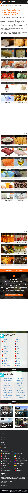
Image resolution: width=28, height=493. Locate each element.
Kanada (18, 339)
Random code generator (5, 486)
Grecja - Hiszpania (8, 378)
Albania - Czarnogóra (7, 390)
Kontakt (2, 446)
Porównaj (2, 439)
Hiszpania (6, 355)
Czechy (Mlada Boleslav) (21, 460)
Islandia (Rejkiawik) (7, 470)
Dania (5, 344)
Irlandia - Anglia (7, 388)
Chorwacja (6, 349)
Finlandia (18, 363)
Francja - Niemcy (8, 394)
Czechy (5, 360)
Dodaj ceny (2, 437)
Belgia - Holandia (7, 382)
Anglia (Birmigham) (20, 456)
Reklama (2, 442)
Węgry (17, 344)
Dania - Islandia (20, 388)
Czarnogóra (18, 356)
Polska (5, 339)
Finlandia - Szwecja (7, 387)
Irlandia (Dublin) (19, 455)
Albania (17, 348)
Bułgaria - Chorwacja (7, 392)
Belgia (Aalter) (19, 470)
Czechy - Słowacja (20, 390)
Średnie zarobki (3, 440)
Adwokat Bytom (3, 485)
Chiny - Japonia (20, 382)
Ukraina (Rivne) (19, 465)
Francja (18, 341)
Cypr (17, 360)
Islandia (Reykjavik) (20, 467)
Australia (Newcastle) (20, 461)
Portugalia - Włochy (20, 395)
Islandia (18, 343)
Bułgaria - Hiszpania (20, 392)
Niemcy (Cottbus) (6, 453)
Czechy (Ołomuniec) (7, 455)
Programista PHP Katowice (21, 491)
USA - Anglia (20, 397)
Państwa (2, 435)
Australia (18, 346)
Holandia (6, 346)
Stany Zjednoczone (8, 365)
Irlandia (5, 348)
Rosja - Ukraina (20, 387)
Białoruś (18, 361)
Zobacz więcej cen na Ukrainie (14, 294)
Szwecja (5, 356)
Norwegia (6, 351)
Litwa (17, 351)
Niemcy (5, 341)
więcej (14, 369)
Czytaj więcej (3, 482)
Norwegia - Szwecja (7, 395)
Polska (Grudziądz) (7, 461)
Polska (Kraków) (6, 463)
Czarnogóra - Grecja (20, 394)
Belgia (17, 353)
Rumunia (18, 358)
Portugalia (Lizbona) (20, 458)
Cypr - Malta (20, 385)
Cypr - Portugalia (20, 378)
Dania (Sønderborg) (7, 456)
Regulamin (2, 444)
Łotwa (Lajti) (5, 465)
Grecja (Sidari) (19, 453)
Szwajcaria (18, 349)
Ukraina (5, 361)
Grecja (5, 358)
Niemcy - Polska (7, 380)
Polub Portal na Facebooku (14, 270)
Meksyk (17, 468)
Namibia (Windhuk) (20, 463)
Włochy (5, 353)
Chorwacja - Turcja (20, 380)
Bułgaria (5, 363)
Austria (17, 355)
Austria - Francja (7, 385)
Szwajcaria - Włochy (7, 397)
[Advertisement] (14, 280)
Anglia (5, 343)
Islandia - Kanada (8, 383)
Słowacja (18, 365)
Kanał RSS (4, 447)
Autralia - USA (20, 383)
